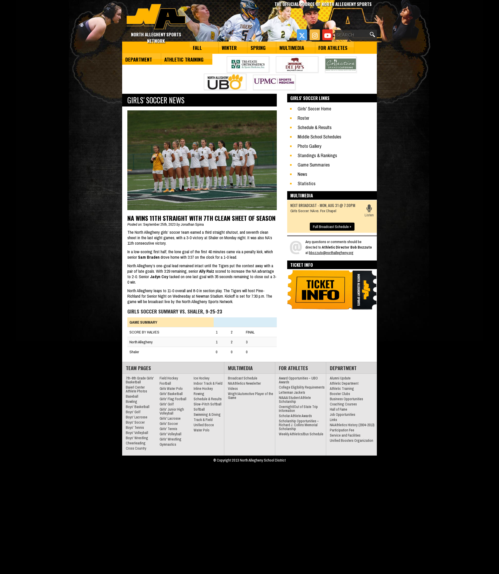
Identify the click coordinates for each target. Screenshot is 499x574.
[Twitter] (302, 34)
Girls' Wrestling (170, 439)
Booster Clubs (340, 393)
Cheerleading (136, 443)
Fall (197, 47)
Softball (199, 409)
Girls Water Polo (171, 388)
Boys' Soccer (135, 422)
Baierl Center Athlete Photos (136, 389)
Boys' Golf (133, 412)
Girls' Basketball (171, 393)
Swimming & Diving (207, 414)
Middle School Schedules (319, 137)
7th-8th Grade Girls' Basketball (140, 380)
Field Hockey (169, 378)
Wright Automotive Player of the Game (250, 395)
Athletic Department (344, 383)
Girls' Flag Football (173, 399)
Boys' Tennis (135, 427)
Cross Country (136, 448)
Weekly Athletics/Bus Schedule (301, 434)
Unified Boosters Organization (351, 440)
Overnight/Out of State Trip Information (298, 408)
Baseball (132, 396)
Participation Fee (342, 430)
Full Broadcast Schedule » (332, 226)
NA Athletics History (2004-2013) (352, 425)
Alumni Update (340, 378)
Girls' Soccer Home (314, 108)
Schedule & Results (315, 127)
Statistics (307, 183)
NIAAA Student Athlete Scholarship (295, 399)
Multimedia (291, 47)
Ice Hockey (201, 378)
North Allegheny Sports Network (156, 17)
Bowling (131, 401)
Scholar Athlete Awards (295, 415)
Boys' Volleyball (137, 432)
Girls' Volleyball (170, 434)
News (302, 174)
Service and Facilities (345, 435)
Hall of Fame (338, 409)
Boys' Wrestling (137, 438)
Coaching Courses (343, 404)
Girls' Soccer (169, 423)
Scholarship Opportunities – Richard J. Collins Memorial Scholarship (299, 425)
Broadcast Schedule (242, 378)
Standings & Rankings (317, 155)
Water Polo (201, 430)
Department (138, 59)
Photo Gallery (309, 146)
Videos (233, 388)
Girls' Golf (167, 404)
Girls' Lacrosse (170, 418)
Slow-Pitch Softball (207, 404)
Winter (229, 47)
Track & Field (203, 419)
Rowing (199, 393)
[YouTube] (327, 34)
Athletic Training (183, 59)
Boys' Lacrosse (136, 417)
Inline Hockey (203, 388)
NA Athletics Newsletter (244, 383)
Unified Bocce (204, 425)
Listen (369, 215)
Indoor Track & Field (208, 383)
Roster (303, 118)
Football (165, 383)
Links (333, 419)
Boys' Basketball (137, 406)
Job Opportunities (342, 414)
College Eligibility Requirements (302, 387)
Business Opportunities (346, 399)
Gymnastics (168, 444)
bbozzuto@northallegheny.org (331, 252)
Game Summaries (314, 165)
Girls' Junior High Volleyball (172, 411)
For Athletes (332, 47)
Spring (258, 47)
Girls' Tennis (168, 428)
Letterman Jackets (292, 392)
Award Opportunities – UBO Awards (298, 380)
